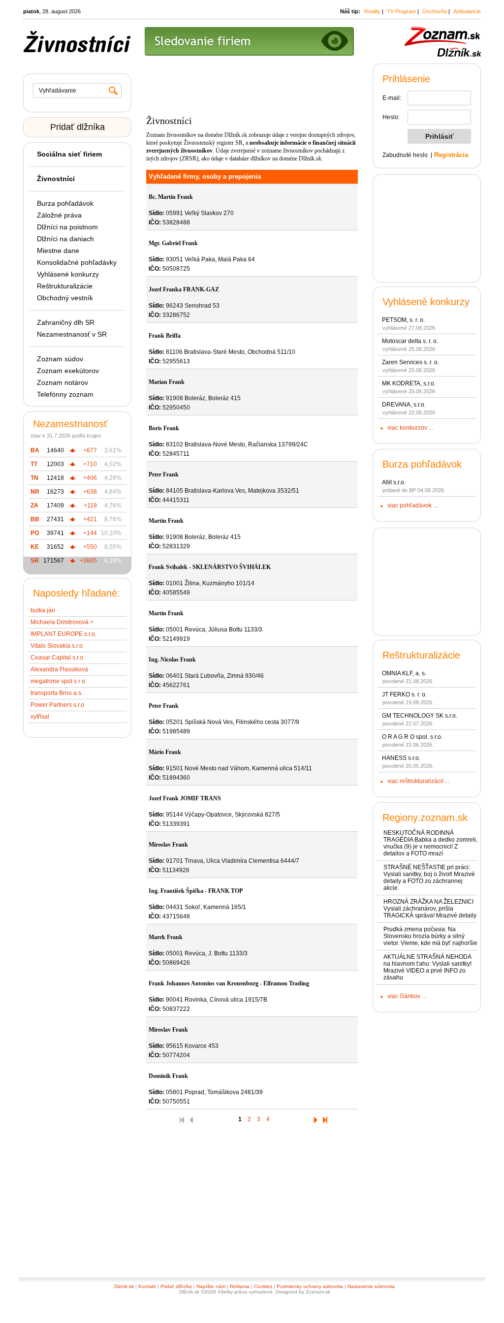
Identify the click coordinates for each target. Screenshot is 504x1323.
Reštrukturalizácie (65, 286)
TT (34, 464)
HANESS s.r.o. (401, 758)
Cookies (263, 1286)
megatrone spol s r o (58, 681)
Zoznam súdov (60, 359)
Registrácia (451, 154)
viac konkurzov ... (410, 427)
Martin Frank (166, 520)
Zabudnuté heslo (405, 155)
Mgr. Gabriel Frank (173, 243)
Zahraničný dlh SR (65, 322)
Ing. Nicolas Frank (172, 659)
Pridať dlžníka (77, 127)
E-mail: (391, 97)
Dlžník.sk (235, 134)
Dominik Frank (168, 1075)
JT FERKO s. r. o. (404, 694)
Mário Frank (165, 752)
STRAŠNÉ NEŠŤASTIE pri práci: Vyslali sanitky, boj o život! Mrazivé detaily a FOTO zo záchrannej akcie (429, 877)
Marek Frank (166, 937)
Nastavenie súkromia (371, 1286)
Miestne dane (58, 250)
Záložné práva (59, 215)
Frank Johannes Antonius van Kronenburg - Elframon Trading (229, 983)
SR (35, 560)
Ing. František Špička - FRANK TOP (196, 890)
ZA (34, 505)
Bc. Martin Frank (171, 196)
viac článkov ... (406, 996)
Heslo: (391, 117)
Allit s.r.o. (394, 482)
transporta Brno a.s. (57, 693)
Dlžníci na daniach (65, 239)
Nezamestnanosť (70, 423)
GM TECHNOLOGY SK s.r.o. (419, 715)
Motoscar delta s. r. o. (410, 341)
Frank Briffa (165, 335)
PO (35, 533)
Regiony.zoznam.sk (425, 817)
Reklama (240, 1286)
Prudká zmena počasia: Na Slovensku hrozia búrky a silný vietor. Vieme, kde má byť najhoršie (430, 936)
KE (35, 546)
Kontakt (147, 1286)
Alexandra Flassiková (59, 669)
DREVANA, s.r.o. (404, 404)
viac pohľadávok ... (412, 505)
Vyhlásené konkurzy (68, 274)
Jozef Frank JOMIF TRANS (185, 798)
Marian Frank (167, 381)
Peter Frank (164, 474)
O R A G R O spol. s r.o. (412, 736)
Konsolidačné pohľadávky (77, 262)
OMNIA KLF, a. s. (404, 673)
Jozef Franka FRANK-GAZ (184, 289)
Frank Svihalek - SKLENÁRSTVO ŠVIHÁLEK (210, 567)
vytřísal (40, 716)
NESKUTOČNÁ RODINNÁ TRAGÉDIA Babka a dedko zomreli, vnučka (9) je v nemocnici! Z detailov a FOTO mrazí (430, 843)
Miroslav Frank (168, 844)
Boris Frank (164, 428)
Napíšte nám (210, 1286)
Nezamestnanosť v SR (72, 334)
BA (35, 450)
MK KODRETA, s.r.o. (409, 383)
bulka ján (43, 610)
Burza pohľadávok (65, 203)
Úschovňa (434, 11)
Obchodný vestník (65, 298)
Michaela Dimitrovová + (62, 622)
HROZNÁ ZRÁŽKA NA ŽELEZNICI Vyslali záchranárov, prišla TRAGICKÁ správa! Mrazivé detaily (429, 908)
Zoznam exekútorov (68, 371)
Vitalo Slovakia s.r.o (57, 645)
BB (35, 519)
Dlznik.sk (124, 1286)
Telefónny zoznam (65, 394)
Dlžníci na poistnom (67, 227)
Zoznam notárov (62, 382)
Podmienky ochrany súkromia (310, 1286)
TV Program (401, 11)
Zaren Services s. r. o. (410, 362)
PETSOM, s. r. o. (403, 319)
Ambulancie (467, 11)
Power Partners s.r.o (57, 704)
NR (35, 491)
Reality (372, 11)
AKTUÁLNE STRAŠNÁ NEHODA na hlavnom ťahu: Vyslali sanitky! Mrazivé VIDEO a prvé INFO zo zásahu (427, 967)
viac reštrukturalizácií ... (418, 781)
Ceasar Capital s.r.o (57, 657)
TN (34, 477)
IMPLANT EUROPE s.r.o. (63, 633)
